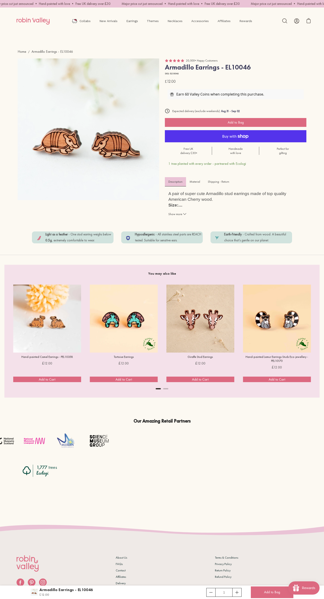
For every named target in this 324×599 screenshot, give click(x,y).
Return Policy (223, 570)
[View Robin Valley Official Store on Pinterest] (31, 582)
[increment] (237, 592)
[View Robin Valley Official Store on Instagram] (43, 582)
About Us (121, 558)
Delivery (121, 583)
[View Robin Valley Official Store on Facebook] (20, 582)
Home (22, 51)
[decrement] (211, 592)
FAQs (119, 564)
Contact (121, 570)
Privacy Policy (223, 564)
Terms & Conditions (226, 558)
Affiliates (121, 577)
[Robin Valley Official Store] (33, 21)
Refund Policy (223, 577)
